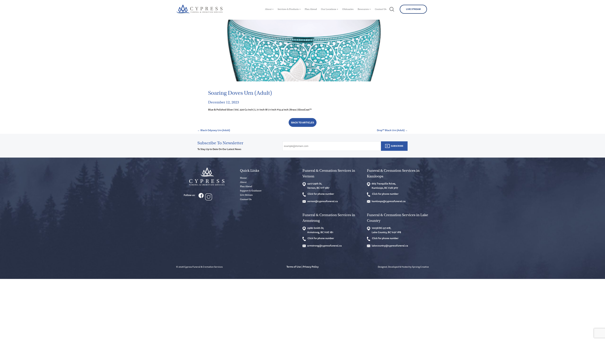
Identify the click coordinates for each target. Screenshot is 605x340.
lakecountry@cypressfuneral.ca (390, 246)
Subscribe (397, 146)
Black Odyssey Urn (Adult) (213, 130)
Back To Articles (302, 122)
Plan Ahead (311, 9)
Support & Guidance (251, 190)
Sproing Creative (420, 267)
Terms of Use (293, 267)
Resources (363, 9)
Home (243, 177)
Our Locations (328, 9)
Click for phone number (321, 194)
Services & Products (288, 9)
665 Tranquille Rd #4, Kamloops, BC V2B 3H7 (385, 185)
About (268, 9)
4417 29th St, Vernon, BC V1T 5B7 (318, 185)
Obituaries (348, 9)
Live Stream (413, 9)
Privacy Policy (311, 267)
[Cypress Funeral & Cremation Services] (206, 176)
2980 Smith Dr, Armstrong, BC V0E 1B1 (320, 230)
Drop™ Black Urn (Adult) (392, 130)
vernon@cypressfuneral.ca (322, 201)
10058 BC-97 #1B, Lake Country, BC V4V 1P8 (386, 230)
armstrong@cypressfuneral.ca (324, 246)
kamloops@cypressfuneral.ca (389, 201)
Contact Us (380, 9)
